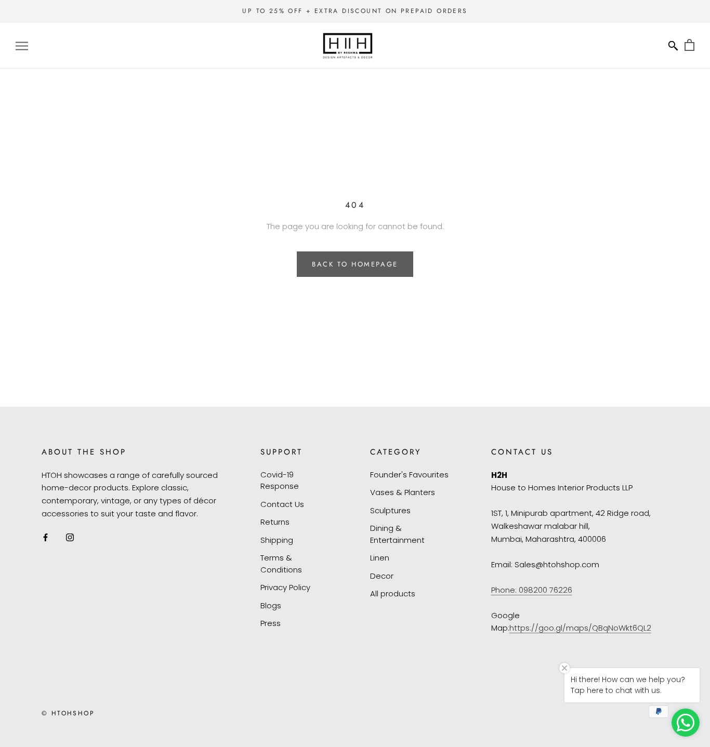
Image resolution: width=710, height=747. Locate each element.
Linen (379, 557)
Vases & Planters (402, 492)
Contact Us (282, 504)
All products (392, 593)
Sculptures (390, 510)
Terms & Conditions (281, 563)
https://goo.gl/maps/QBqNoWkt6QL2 (580, 627)
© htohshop (68, 713)
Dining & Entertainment (397, 534)
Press (270, 623)
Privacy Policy (285, 587)
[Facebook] (45, 537)
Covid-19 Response (279, 480)
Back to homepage (355, 264)
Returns (275, 521)
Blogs (270, 605)
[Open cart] (689, 45)
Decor (381, 575)
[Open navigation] (22, 45)
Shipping (276, 540)
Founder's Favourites (409, 474)
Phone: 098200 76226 (531, 589)
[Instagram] (70, 537)
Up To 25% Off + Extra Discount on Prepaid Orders (354, 11)
